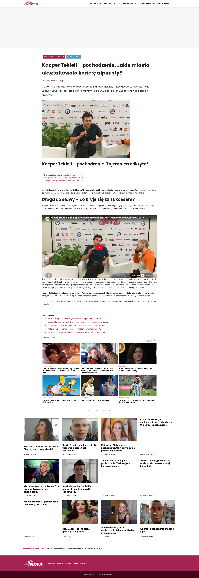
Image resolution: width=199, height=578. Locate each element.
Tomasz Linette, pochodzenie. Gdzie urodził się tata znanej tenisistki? (156, 463)
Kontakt (76, 563)
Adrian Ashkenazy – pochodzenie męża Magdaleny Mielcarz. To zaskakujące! (156, 422)
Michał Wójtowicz (48, 81)
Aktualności (96, 3)
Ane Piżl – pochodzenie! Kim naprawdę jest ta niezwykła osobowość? (77, 489)
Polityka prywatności (64, 563)
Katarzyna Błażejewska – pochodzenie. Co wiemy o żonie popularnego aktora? (118, 448)
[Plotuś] (31, 3)
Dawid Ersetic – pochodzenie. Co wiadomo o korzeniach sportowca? (79, 448)
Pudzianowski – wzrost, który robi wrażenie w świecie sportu (74, 329)
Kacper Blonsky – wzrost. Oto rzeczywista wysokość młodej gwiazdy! (77, 322)
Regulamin (52, 563)
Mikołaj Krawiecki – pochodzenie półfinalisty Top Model (41, 503)
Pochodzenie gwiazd (54, 57)
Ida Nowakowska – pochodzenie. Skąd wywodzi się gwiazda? (41, 448)
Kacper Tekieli (73, 57)
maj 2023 (53, 337)
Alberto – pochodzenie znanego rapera (157, 530)
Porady (156, 3)
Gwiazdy (108, 3)
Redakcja (83, 563)
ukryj (73, 175)
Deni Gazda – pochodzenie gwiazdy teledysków (76, 530)
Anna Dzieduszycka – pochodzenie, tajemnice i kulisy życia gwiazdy (117, 530)
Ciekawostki (168, 3)
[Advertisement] (99, 29)
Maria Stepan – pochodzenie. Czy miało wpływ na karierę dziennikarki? (41, 489)
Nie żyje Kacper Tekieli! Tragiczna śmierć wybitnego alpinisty (74, 318)
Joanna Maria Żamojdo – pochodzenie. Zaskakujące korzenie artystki (115, 463)
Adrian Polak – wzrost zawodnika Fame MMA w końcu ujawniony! (76, 332)
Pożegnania (145, 3)
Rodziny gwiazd (126, 3)
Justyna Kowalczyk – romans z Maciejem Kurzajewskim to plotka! (76, 325)
